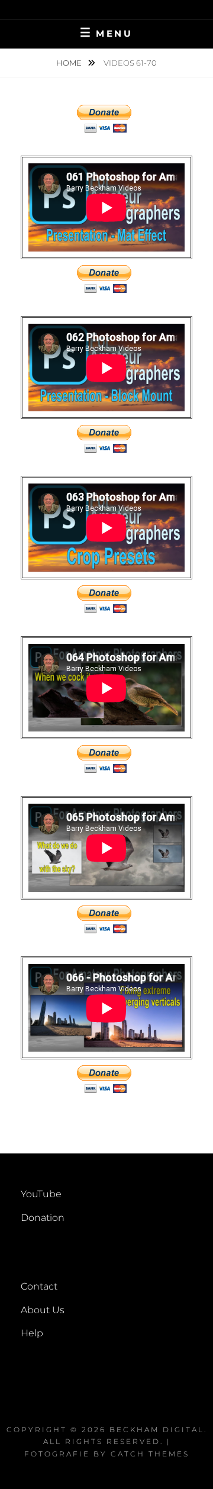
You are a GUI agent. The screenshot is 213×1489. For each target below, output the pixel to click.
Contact (39, 1286)
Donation (42, 1217)
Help (32, 1333)
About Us (42, 1310)
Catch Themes (150, 1453)
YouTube (41, 1194)
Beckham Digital (156, 1429)
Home (69, 62)
